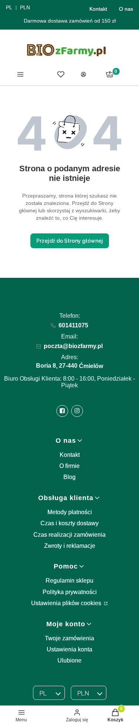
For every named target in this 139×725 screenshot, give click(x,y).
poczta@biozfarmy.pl (73, 346)
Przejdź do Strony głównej (69, 241)
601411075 (73, 325)
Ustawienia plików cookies (67, 603)
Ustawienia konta (69, 649)
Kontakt (98, 9)
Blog (69, 477)
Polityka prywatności (70, 592)
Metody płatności (69, 512)
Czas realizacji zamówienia (69, 535)
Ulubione (69, 660)
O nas (126, 9)
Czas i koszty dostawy (69, 523)
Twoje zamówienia (69, 638)
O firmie (69, 466)
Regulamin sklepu (69, 580)
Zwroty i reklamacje (69, 546)
